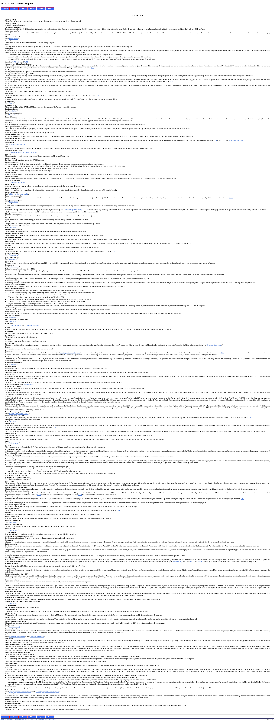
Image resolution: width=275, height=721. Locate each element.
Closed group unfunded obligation (47, 692)
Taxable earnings (14, 627)
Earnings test (13, 522)
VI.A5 (192, 561)
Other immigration (32, 325)
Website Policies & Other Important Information (27, 719)
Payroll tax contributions (17, 144)
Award (11, 103)
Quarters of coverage (214, 345)
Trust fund (12, 228)
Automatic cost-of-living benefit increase (22, 152)
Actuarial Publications (50, 719)
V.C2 (97, 95)
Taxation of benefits (37, 637)
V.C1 (92, 68)
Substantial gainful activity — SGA (76, 210)
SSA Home (3, 719)
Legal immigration (15, 325)
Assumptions (13, 39)
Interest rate (13, 259)
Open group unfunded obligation (20, 692)
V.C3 (231, 198)
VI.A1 (222, 140)
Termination (13, 111)
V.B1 (18, 62)
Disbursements (14, 267)
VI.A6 (200, 561)
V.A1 (14, 62)
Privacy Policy (10, 719)
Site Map (42, 719)
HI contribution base (236, 140)
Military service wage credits (18, 194)
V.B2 (26, 62)
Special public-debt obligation (70, 353)
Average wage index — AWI (18, 414)
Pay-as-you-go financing (17, 182)
